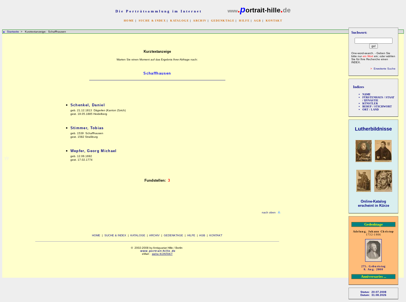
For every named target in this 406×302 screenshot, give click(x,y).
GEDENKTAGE (222, 20)
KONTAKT (274, 20)
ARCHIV (199, 20)
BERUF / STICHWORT (377, 106)
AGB (257, 20)
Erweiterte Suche (385, 68)
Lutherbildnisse (373, 129)
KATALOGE (179, 20)
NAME (366, 94)
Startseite (13, 31)
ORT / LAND (370, 109)
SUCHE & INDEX (152, 20)
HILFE (244, 20)
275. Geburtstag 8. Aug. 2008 (373, 268)
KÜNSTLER (370, 103)
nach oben (269, 212)
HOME (129, 20)
